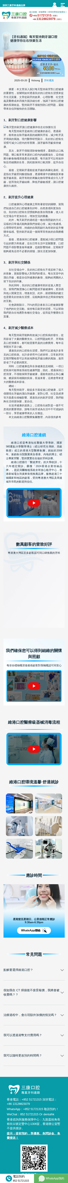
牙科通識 (49, 80)
